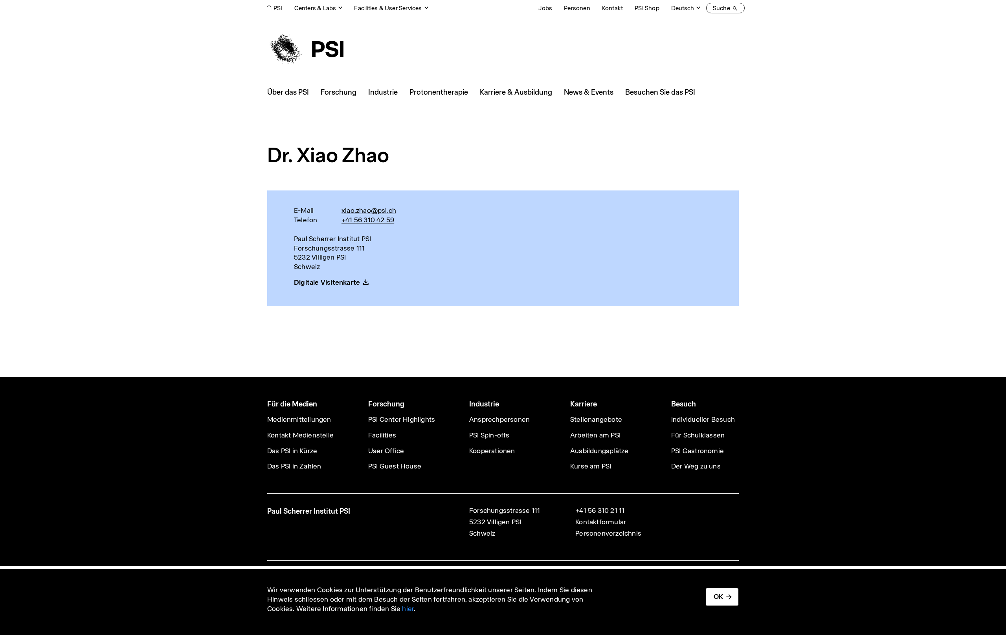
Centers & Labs (315, 8)
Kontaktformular (600, 522)
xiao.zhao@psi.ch (368, 210)
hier (408, 609)
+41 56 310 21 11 (599, 510)
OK (718, 596)
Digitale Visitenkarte (327, 282)
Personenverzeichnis (608, 533)
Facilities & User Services (388, 8)
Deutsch (682, 8)
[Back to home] (305, 49)
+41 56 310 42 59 (367, 220)
